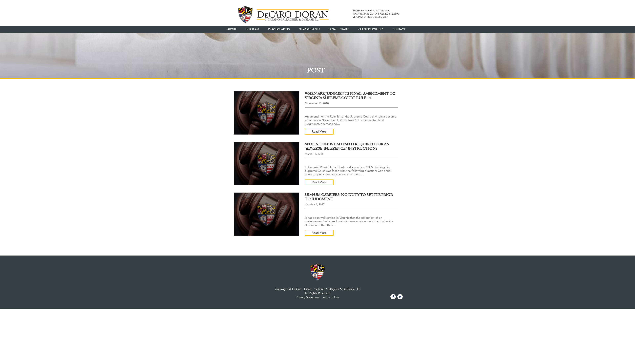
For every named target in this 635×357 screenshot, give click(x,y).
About (231, 29)
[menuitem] (232, 29)
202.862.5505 (391, 13)
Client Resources (370, 29)
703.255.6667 (380, 17)
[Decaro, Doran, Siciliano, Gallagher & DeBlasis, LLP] (282, 14)
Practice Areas (279, 29)
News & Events (309, 29)
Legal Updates (339, 29)
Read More (319, 132)
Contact (399, 29)
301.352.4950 (383, 10)
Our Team (252, 29)
